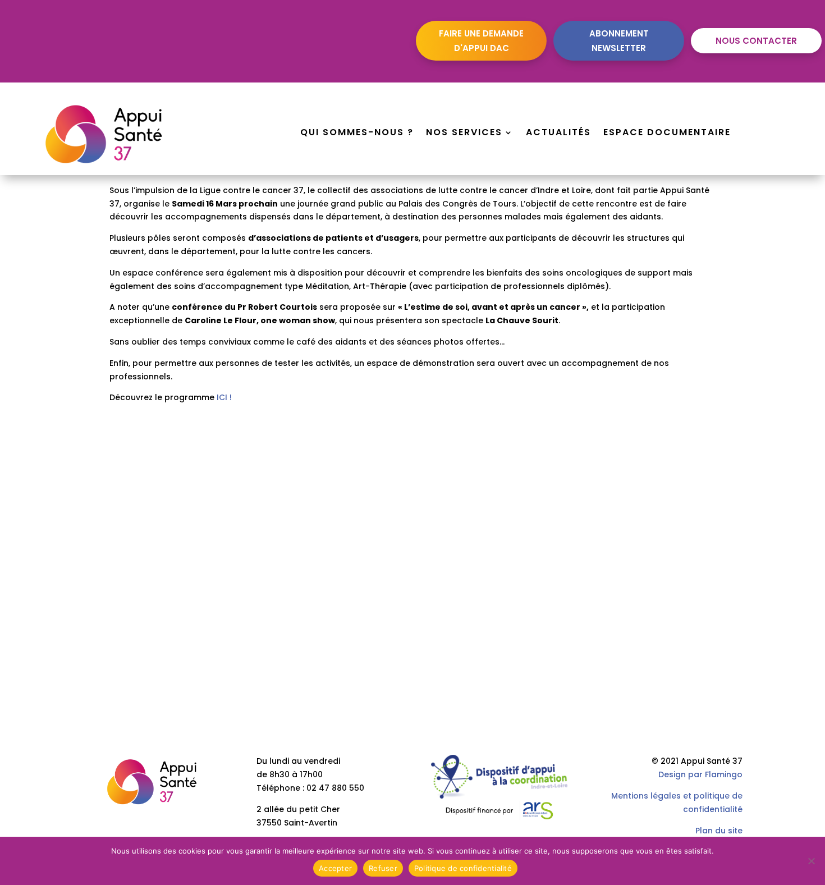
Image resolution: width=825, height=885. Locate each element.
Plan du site (718, 830)
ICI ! (224, 397)
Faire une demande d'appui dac (481, 40)
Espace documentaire (667, 134)
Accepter (335, 868)
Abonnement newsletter (619, 40)
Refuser (383, 868)
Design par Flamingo (700, 774)
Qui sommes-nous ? (357, 134)
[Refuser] (811, 860)
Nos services (464, 134)
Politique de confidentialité (463, 868)
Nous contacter (756, 41)
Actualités (558, 134)
